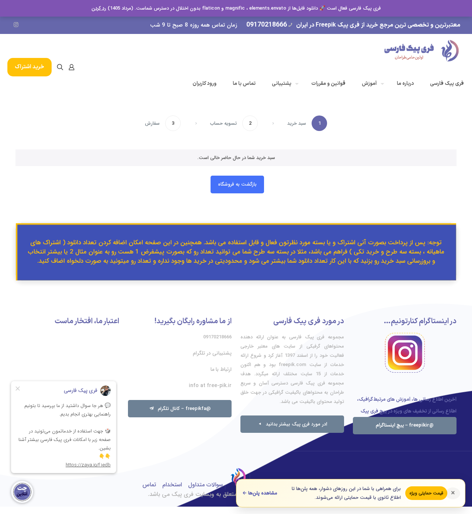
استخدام (172, 484)
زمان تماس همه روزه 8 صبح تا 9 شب (193, 25)
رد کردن (98, 8)
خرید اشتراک (29, 67)
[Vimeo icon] (37, 25)
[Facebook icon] (48, 25)
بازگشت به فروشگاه (237, 184)
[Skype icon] (69, 25)
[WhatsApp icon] (59, 25)
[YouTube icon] (27, 25)
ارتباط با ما (221, 369)
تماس (149, 484)
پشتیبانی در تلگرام (212, 353)
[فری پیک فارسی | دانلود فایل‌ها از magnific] (421, 50)
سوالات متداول (205, 484)
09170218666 (266, 25)
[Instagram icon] (16, 25)
